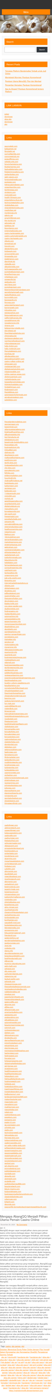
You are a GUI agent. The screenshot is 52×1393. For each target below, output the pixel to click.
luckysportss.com (11, 767)
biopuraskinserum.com (14, 315)
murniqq (47, 1380)
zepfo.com (9, 1130)
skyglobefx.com (11, 629)
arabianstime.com (12, 1017)
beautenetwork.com (12, 1186)
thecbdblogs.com (11, 392)
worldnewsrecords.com (14, 667)
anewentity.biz (10, 279)
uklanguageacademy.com (15, 429)
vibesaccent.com (11, 845)
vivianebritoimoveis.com (14, 207)
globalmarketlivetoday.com (15, 1063)
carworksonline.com (12, 187)
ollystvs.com (9, 585)
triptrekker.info (10, 639)
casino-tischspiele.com (14, 238)
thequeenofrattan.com (13, 598)
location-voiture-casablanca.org (17, 683)
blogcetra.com (10, 580)
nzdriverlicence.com (12, 1114)
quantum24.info (11, 652)
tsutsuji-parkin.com (12, 979)
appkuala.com (10, 282)
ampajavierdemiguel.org (14, 848)
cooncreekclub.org (12, 156)
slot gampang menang (39, 1388)
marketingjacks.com (12, 379)
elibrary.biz (9, 961)
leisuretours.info (11, 560)
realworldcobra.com (12, 613)
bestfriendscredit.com (13, 958)
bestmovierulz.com (12, 886)
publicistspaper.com (12, 1171)
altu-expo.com (10, 971)
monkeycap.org (11, 212)
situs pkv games (23, 1359)
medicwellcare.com (12, 660)
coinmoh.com (10, 1027)
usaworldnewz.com (12, 830)
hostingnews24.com (12, 1081)
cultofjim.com (10, 868)
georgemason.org (12, 424)
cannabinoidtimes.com (13, 524)
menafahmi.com (11, 1104)
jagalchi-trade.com (12, 889)
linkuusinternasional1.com (15, 932)
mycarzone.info (11, 647)
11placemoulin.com (12, 493)
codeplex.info (10, 948)
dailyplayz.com (10, 747)
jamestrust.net (10, 243)
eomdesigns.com (11, 636)
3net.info (8, 945)
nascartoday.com (11, 1109)
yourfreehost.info (11, 909)
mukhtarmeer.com (12, 1107)
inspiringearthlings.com (14, 1089)
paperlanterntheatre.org (14, 996)
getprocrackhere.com (13, 749)
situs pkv (8, 119)
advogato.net (10, 223)
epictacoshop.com (12, 312)
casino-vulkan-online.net (14, 361)
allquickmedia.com (12, 266)
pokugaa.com (10, 788)
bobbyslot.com (10, 490)
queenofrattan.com (12, 595)
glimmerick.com (11, 871)
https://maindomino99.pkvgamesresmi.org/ (26, 1390)
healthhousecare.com (13, 1071)
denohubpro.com (11, 601)
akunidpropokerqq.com (14, 953)
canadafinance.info (12, 320)
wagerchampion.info (13, 621)
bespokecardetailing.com (14, 955)
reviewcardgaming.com (14, 675)
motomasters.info (11, 644)
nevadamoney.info (12, 323)
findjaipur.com (10, 866)
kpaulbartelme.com (12, 685)
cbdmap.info (9, 452)
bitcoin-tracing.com (12, 1189)
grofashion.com (11, 775)
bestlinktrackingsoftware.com (16, 724)
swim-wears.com (11, 177)
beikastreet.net (10, 148)
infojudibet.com (11, 449)
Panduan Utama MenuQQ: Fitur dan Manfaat (23, 81)
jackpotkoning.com (12, 759)
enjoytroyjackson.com (13, 1043)
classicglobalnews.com (14, 1196)
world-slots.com (11, 462)
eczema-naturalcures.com (15, 963)
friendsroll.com (10, 935)
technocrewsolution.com (14, 202)
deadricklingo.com (12, 626)
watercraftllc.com (11, 1002)
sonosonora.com (11, 930)
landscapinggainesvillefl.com (16, 1096)
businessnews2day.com (14, 665)
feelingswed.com (11, 1055)
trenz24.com (10, 246)
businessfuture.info (12, 447)
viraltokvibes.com (11, 205)
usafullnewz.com (11, 825)
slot (22, 1346)
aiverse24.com (10, 1178)
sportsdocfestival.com (13, 798)
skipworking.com (11, 248)
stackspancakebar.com (14, 338)
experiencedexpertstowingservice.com (20, 677)
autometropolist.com (13, 1022)
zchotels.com (10, 1127)
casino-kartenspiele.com (14, 233)
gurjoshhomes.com (12, 915)
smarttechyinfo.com (12, 503)
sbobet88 (4, 1380)
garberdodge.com (12, 174)
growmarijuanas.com (13, 544)
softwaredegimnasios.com (15, 1148)
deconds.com (10, 1204)
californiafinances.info (13, 317)
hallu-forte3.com (11, 346)
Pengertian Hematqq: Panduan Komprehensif (23, 85)
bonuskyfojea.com (12, 731)
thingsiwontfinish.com (13, 803)
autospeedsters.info (12, 619)
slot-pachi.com (10, 514)
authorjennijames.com (13, 973)
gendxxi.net (9, 642)
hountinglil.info (10, 478)
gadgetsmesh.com (12, 555)
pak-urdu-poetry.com (13, 578)
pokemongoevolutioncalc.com (16, 777)
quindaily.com (10, 1173)
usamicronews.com (12, 772)
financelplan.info (11, 444)
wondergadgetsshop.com (15, 940)
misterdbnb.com (11, 708)
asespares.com (11, 1014)
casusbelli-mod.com (12, 922)
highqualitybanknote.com (14, 1078)
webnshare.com (11, 547)
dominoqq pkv (15, 1382)
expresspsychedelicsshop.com (17, 1050)
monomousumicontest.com (15, 624)
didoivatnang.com (12, 1035)
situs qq (4, 1367)
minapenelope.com (12, 894)
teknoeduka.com (11, 1135)
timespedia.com (11, 256)
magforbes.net (10, 210)
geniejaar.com (10, 488)
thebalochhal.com (12, 840)
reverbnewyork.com (12, 879)
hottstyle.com (10, 1084)
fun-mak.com (10, 703)
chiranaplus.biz (11, 335)
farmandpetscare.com (13, 565)
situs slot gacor (38, 1362)
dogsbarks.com (11, 1037)
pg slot (28, 1362)
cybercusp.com (11, 1199)
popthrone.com (11, 460)
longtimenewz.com (12, 765)
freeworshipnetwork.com (14, 999)
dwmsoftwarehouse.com (14, 1040)
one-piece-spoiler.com (13, 606)
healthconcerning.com (13, 529)
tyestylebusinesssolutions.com (17, 716)
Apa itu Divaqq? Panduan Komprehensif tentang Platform (24, 90)
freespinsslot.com (12, 516)
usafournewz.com (12, 838)
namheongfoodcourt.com (15, 341)
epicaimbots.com (11, 1045)
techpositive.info (11, 572)
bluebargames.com (12, 166)
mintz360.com (10, 496)
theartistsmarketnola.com (15, 333)
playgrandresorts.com (13, 793)
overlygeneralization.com (14, 549)
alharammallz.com (12, 1009)
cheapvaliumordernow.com (15, 695)
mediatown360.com (12, 366)
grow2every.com (11, 1068)
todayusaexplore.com (13, 833)
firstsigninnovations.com (14, 171)
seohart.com (10, 1163)
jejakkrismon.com (11, 259)
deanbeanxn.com (11, 455)
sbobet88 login (15, 1380)
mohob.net (9, 498)
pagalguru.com (11, 1117)
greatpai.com (10, 994)
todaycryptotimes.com (13, 1140)
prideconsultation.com (13, 475)
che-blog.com (10, 467)
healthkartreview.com (13, 1073)
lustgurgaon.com (11, 485)
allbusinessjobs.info (12, 434)
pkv (6, 124)
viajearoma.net (10, 976)
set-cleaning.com (11, 1166)
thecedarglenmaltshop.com (15, 421)
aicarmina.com (10, 858)
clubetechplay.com (12, 741)
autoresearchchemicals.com (16, 394)
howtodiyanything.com (13, 1086)
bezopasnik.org (11, 300)
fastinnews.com (11, 752)
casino (8, 1346)
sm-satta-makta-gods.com (15, 1145)
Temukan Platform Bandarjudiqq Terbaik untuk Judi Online (25, 72)
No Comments (22, 1224)
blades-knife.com (11, 603)
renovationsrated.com (13, 1158)
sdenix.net (9, 215)
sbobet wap (32, 1377)
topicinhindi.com (11, 426)
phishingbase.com (12, 780)
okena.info (9, 950)
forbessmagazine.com (13, 1061)
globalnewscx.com (12, 588)
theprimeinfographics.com (15, 693)
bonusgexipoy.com (12, 736)
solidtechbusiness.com (14, 672)
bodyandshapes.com (13, 1191)
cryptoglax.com (11, 899)
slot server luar (46, 1359)
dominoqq (8, 116)
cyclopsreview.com (12, 1030)
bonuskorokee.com (12, 734)
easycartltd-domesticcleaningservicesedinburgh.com (25, 1207)
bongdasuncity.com (12, 511)
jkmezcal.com (10, 711)
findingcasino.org (11, 611)
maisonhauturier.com (13, 1099)
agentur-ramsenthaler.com (15, 634)
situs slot (11, 1365)
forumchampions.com (13, 164)
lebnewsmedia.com (12, 927)
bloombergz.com (11, 228)
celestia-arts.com (11, 161)
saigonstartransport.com (14, 305)
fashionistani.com (11, 1053)
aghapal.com (10, 968)
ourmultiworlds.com (12, 154)
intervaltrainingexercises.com (16, 713)
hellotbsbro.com (11, 562)
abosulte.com (10, 1176)
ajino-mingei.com (11, 907)
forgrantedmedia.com (13, 179)
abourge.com (10, 1004)
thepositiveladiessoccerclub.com (17, 986)
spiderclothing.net (12, 938)
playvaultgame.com (12, 790)
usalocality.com (11, 835)
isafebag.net (9, 225)
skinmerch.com (11, 881)
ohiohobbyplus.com (12, 902)
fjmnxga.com (10, 302)
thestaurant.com (11, 721)
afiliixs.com (9, 1007)
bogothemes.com (11, 904)
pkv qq (4, 1357)
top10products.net (12, 437)
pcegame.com (10, 1119)
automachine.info (11, 616)
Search (10, 41)
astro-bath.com (11, 966)
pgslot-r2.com (10, 1122)
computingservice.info (13, 567)
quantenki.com (10, 654)
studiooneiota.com (12, 608)
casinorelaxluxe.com (13, 739)
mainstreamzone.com (13, 542)
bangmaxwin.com (12, 307)
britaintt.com (9, 1201)
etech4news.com (11, 1048)
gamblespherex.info (12, 631)
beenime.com (10, 698)
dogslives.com (10, 590)
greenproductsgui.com (13, 526)
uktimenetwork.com (12, 827)
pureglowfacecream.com (14, 271)
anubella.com (10, 1181)
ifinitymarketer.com (12, 757)
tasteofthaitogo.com (12, 294)
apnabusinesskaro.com (14, 397)
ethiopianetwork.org (12, 552)
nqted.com (9, 1112)
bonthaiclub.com (11, 920)
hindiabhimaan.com (12, 387)
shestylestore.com (12, 800)
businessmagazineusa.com (15, 657)
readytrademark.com (13, 1155)
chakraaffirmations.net (13, 480)
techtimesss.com (11, 189)
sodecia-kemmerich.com (14, 701)
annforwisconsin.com (13, 863)
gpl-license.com (11, 1066)
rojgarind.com (10, 531)
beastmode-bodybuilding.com (16, 442)
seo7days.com (10, 284)
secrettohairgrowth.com (14, 292)
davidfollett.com (11, 874)
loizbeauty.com (10, 251)
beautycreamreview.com (14, 1025)
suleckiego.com (11, 399)
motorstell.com (10, 195)
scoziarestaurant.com (13, 1160)
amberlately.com (11, 853)
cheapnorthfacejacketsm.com (16, 912)
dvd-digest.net (10, 330)
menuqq (39, 1380)
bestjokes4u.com (11, 483)
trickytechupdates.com (13, 384)
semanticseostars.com (13, 539)
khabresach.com (11, 389)
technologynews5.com (13, 1132)
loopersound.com (11, 891)
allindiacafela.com (12, 356)
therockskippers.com (13, 351)
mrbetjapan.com (11, 276)
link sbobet (5, 1362)
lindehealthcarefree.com (14, 432)
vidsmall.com (10, 662)
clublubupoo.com (11, 726)
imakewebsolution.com (14, 465)
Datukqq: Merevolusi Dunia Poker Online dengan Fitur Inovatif (24, 1349)
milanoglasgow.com (12, 343)
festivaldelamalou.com (13, 169)
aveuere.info (10, 521)
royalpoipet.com (11, 718)
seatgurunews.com (12, 943)
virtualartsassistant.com (14, 690)
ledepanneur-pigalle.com (14, 328)
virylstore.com (10, 192)
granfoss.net (10, 353)
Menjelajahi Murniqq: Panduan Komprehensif (23, 77)
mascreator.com (11, 1101)
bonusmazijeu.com (12, 729)
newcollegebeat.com (13, 876)
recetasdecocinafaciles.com (16, 989)
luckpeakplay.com (12, 770)
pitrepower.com (11, 364)
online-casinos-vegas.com (15, 374)
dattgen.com (10, 1032)
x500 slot (35, 1359)
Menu (26, 11)
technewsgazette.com (13, 269)
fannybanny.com (11, 754)
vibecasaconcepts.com (14, 649)
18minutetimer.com (12, 537)
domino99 (12, 1357)
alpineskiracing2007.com (14, 358)
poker (7, 114)
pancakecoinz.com (12, 470)
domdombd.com (11, 744)
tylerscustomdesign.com (14, 184)
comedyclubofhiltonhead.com (16, 688)
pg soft (21, 1362)
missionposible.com (12, 371)
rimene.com (9, 325)
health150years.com (13, 197)
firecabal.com (10, 1058)
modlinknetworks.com (13, 762)
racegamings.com (12, 782)
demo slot (22, 1377)
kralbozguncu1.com (12, 1094)
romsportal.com (11, 795)
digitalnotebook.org (12, 506)
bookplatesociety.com (13, 925)
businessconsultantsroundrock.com (19, 1194)
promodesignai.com (12, 1168)
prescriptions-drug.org (13, 200)
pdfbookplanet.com (12, 593)
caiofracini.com (11, 570)
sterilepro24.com (11, 670)
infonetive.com (10, 310)
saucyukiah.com (11, 146)
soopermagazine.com (13, 1150)
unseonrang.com (11, 575)
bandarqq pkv (23, 1357)
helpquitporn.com (11, 1076)
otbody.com (9, 241)
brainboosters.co (11, 850)
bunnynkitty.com (11, 297)
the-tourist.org (10, 220)
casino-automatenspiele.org (16, 235)
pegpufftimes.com (12, 159)
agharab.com (10, 981)
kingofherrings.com (12, 274)
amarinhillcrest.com (12, 218)
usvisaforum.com (11, 884)
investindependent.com (14, 1091)
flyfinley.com (9, 473)
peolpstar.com (10, 182)
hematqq (4, 1382)
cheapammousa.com (13, 984)
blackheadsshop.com (13, 680)
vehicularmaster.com (13, 843)
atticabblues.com (11, 1020)
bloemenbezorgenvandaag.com (17, 289)
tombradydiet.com (12, 917)
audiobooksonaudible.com (15, 1183)
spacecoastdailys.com (13, 1153)
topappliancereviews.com (15, 381)
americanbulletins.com (13, 1012)
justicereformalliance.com (15, 897)
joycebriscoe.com (11, 856)
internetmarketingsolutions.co (16, 583)
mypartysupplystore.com (14, 861)
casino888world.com (13, 706)
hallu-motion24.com (12, 348)
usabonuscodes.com (13, 1142)
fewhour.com (10, 534)
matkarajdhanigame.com (14, 457)
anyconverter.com (12, 253)
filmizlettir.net (10, 151)
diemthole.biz (10, 261)
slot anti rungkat (36, 1365)
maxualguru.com (11, 508)
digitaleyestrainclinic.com (14, 369)
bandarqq (26, 1382)
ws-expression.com (12, 1125)
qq (45, 1382)
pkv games (16, 1346)
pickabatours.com (12, 439)
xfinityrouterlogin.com (13, 376)
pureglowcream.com (13, 287)
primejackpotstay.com (13, 785)
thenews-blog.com (12, 1137)
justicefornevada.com (13, 557)
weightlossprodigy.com (14, 501)
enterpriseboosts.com (13, 230)
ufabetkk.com (10, 264)
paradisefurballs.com (13, 519)
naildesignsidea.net (12, 991)
